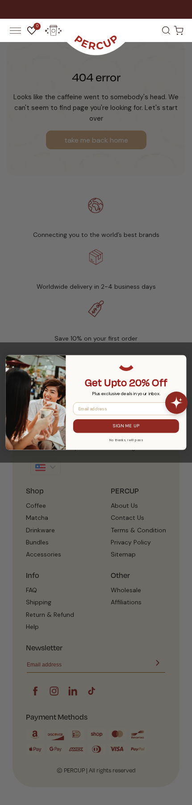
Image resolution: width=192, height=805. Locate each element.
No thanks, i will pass (126, 439)
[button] (15, 30)
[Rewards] (53, 30)
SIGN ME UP (126, 426)
